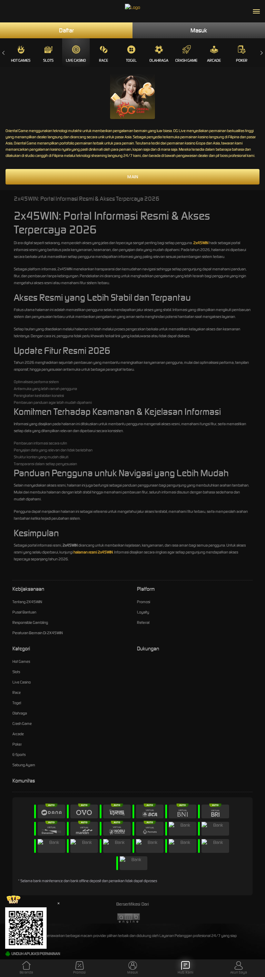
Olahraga (158, 60)
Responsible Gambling (30, 622)
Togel (131, 60)
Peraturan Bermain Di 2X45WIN (37, 632)
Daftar (66, 30)
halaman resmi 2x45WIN (93, 552)
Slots (48, 60)
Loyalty (143, 612)
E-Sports (19, 754)
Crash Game (186, 60)
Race (103, 60)
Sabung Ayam (23, 764)
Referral (143, 622)
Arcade (214, 60)
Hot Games (20, 60)
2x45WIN (200, 242)
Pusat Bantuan (24, 612)
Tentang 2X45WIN (27, 601)
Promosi (143, 601)
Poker (241, 60)
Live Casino (76, 60)
